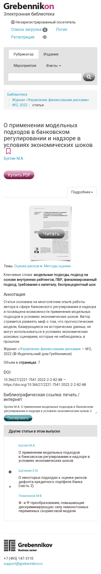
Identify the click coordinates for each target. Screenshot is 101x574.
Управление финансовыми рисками (49, 349)
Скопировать (18, 418)
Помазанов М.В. (30, 496)
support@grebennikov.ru (23, 563)
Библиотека (17, 94)
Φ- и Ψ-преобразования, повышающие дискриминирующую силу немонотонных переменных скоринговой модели (53, 507)
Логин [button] (61, 29)
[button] (10, 472)
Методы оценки (57, 266)
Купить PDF (19, 175)
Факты (52, 65)
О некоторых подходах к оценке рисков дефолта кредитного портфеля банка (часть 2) (53, 482)
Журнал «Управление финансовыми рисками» (50, 100)
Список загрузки (28, 29)
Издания (50, 54)
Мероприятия (25, 65)
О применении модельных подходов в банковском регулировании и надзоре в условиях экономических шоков (54, 456)
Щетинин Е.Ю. (28, 470)
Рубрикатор (24, 54)
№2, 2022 (19, 105)
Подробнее (80, 192)
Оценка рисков (26, 266)
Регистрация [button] (22, 37)
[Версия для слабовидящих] (45, 37)
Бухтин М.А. (14, 158)
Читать (51, 234)
